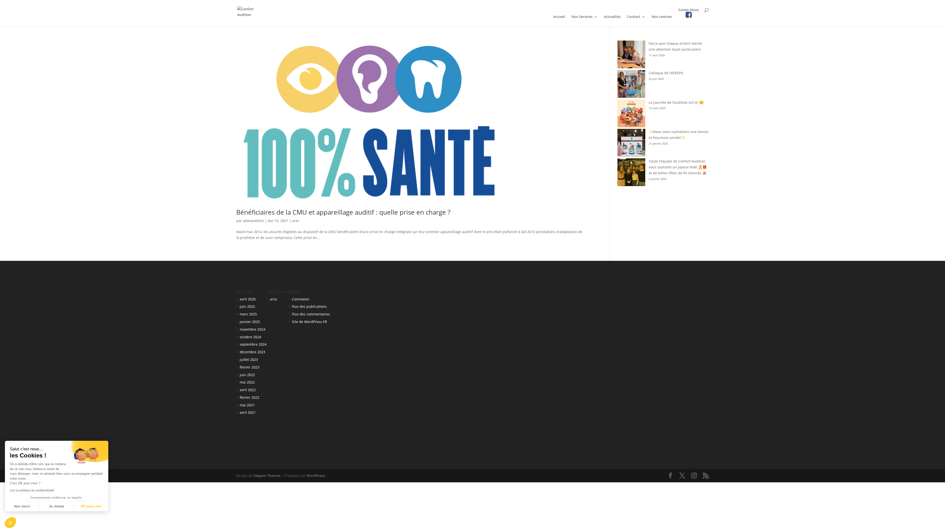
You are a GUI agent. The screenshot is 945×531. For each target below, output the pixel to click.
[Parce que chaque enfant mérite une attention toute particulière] (631, 55)
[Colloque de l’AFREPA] (631, 85)
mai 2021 (247, 405)
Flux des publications (309, 306)
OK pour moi (91, 506)
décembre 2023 (252, 352)
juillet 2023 (249, 359)
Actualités (612, 17)
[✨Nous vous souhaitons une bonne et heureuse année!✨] (631, 143)
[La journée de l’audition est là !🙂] (631, 114)
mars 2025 (248, 314)
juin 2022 (247, 374)
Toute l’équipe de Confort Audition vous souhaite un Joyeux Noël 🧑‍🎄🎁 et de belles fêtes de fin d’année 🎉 (678, 167)
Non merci (22, 506)
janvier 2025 (250, 321)
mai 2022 (247, 382)
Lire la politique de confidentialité (32, 490)
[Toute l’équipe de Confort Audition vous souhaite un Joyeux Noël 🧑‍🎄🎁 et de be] (631, 173)
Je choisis (56, 506)
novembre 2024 (252, 329)
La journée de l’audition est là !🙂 (676, 102)
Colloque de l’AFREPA (666, 73)
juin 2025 (247, 306)
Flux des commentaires (311, 314)
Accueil (559, 17)
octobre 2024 (250, 337)
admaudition (253, 220)
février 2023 (249, 367)
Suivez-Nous (688, 10)
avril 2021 (248, 412)
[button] (10, 523)
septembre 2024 (253, 344)
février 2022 (249, 397)
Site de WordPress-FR (309, 321)
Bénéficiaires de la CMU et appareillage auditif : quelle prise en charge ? (343, 212)
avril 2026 (248, 299)
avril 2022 (248, 389)
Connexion (300, 299)
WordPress (316, 475)
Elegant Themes (267, 475)
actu (295, 220)
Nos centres (662, 17)
